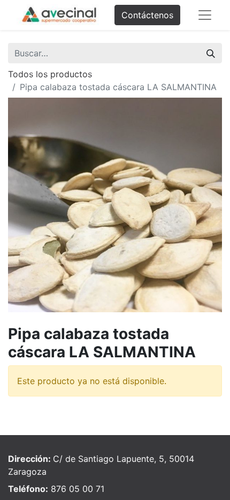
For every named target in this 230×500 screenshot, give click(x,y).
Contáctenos (147, 15)
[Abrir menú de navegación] (204, 15)
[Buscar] (211, 53)
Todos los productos (50, 74)
